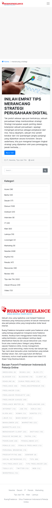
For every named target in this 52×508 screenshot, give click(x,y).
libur (7, 418)
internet (9, 409)
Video (6, 290)
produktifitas (12, 455)
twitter (23, 468)
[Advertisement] (26, 33)
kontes (35, 413)
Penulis (7, 262)
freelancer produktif (16, 395)
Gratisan (7, 212)
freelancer (11, 390)
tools (8, 468)
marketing (29, 422)
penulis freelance (30, 445)
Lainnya (7, 234)
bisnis (25, 372)
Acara (6, 189)
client (41, 377)
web (37, 468)
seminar (31, 455)
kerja (36, 409)
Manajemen (10, 422)
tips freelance (12, 464)
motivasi (36, 432)
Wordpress (10, 473)
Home (6, 62)
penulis (9, 445)
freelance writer (13, 404)
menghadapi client (15, 432)
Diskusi (7, 206)
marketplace (11, 427)
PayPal (7, 257)
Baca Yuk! (10, 153)
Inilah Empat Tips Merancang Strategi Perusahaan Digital (26, 106)
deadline (9, 381)
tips (34, 459)
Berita (6, 195)
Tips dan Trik (21, 160)
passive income (12, 436)
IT (7, 160)
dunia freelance (29, 381)
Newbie (12, 160)
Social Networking (14, 459)
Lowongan (8, 240)
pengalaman (29, 441)
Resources (8, 268)
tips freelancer (36, 464)
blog (38, 372)
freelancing (36, 404)
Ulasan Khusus (10, 285)
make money (24, 418)
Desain (7, 201)
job (23, 409)
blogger (9, 377)
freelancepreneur (32, 386)
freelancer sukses (15, 400)
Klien (6, 229)
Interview (8, 217)
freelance (10, 386)
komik (21, 413)
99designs (9, 372)
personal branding (15, 450)
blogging (26, 377)
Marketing (8, 246)
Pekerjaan (10, 441)
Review (7, 274)
